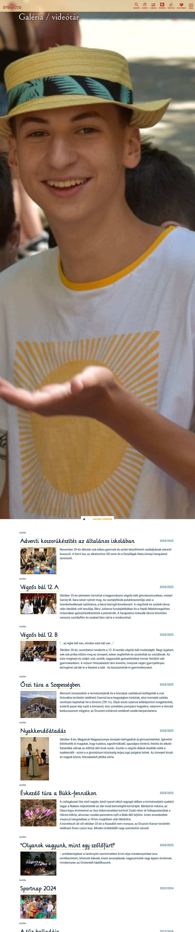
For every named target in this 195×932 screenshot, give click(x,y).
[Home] (12, 6)
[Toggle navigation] (191, 6)
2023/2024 (166, 888)
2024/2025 (166, 541)
